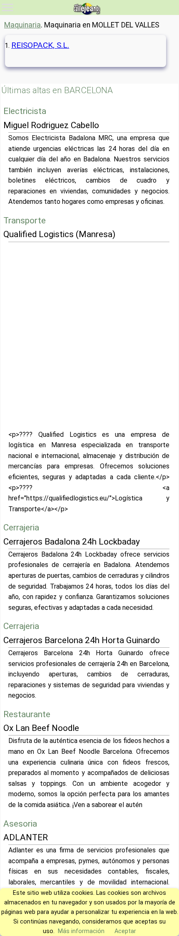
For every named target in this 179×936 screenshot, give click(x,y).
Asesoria (20, 824)
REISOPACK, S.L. (40, 45)
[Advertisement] (89, 335)
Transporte (24, 220)
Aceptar (125, 931)
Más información (81, 931)
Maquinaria (22, 25)
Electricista (24, 111)
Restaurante (26, 714)
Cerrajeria (21, 527)
